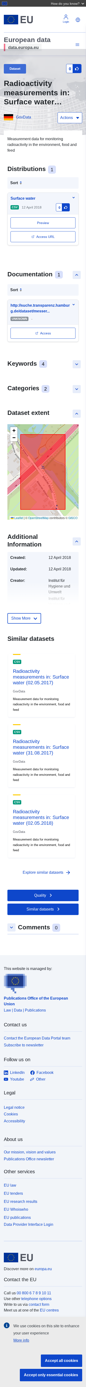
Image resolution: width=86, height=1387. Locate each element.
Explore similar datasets (47, 872)
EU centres (49, 1310)
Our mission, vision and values (30, 1152)
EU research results (20, 1202)
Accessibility (14, 1121)
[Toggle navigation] (76, 44)
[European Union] (41, 1257)
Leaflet (18, 518)
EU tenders (13, 1193)
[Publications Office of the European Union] (41, 983)
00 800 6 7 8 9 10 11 (34, 1293)
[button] (68, 3)
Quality (40, 895)
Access (45, 333)
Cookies (11, 1114)
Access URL (45, 237)
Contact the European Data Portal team (37, 1038)
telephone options (36, 1299)
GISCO (72, 518)
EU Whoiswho (16, 1209)
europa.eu (43, 1269)
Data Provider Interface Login (28, 1224)
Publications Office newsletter (29, 1159)
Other (40, 1079)
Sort (14, 183)
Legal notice (14, 1107)
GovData (23, 117)
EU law (10, 1185)
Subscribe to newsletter (23, 1045)
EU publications (17, 1218)
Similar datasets (40, 909)
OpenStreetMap (38, 518)
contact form (39, 1304)
